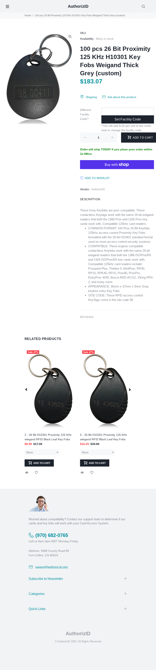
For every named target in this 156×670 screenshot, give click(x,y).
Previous (26, 389)
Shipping (91, 97)
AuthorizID (98, 189)
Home (28, 15)
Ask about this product (121, 97)
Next (129, 389)
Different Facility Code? (85, 114)
